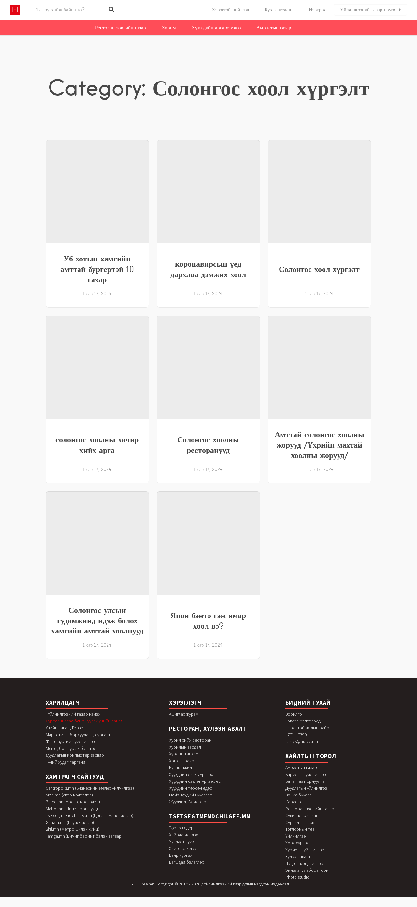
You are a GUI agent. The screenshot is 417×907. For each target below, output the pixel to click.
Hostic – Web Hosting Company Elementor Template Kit (137, 905)
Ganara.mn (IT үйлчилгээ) (70, 822)
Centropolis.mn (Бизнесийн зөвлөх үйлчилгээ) (90, 788)
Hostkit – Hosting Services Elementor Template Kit (200, 905)
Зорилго (293, 714)
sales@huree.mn (302, 741)
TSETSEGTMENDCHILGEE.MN (209, 816)
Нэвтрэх (317, 10)
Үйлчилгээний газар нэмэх (368, 10)
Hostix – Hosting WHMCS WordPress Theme (185, 905)
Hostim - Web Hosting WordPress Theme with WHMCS (169, 905)
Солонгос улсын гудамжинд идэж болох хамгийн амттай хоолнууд (97, 620)
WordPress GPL (125, 905)
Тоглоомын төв (299, 829)
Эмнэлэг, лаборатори (307, 870)
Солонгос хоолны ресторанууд (208, 445)
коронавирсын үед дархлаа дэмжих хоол (208, 269)
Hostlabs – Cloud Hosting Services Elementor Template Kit (235, 905)
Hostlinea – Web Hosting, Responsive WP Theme (252, 905)
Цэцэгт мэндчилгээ (304, 863)
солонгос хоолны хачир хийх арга (97, 445)
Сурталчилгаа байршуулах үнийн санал (84, 721)
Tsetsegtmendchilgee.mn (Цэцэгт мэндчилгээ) (89, 815)
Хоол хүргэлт (298, 843)
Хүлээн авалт (298, 856)
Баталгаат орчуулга (304, 781)
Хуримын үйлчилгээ (304, 850)
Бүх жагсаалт (279, 10)
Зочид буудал (298, 795)
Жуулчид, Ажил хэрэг (189, 802)
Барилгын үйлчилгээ (305, 774)
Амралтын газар (273, 28)
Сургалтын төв (299, 822)
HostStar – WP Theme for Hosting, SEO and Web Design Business (285, 905)
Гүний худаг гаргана (65, 762)
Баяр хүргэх (180, 855)
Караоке (293, 802)
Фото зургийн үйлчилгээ (70, 741)
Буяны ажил (180, 767)
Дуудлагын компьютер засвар (75, 755)
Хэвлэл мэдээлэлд (303, 721)
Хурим (169, 28)
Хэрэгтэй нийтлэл (230, 10)
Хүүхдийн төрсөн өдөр (190, 788)
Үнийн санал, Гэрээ (64, 728)
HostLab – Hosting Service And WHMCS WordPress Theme (217, 905)
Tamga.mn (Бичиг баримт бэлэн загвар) (84, 836)
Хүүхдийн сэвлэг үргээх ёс (195, 781)
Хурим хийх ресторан (190, 740)
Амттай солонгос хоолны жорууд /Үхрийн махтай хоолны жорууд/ (319, 444)
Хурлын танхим (183, 754)
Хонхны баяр (181, 761)
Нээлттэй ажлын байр (307, 728)
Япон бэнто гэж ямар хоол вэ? (208, 620)
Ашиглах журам (183, 714)
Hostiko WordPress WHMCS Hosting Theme (153, 905)
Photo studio (297, 877)
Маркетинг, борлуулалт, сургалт (78, 734)
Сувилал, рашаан (301, 815)
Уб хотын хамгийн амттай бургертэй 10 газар (97, 269)
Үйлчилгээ (295, 836)
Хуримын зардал (185, 747)
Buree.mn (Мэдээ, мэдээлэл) (73, 802)
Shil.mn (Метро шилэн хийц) (72, 829)
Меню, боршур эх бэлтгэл (71, 748)
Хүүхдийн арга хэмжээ (216, 28)
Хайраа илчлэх (183, 835)
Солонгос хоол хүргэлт (319, 269)
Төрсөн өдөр (181, 828)
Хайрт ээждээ (182, 848)
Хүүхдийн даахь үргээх (191, 774)
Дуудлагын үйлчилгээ (306, 788)
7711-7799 (297, 734)
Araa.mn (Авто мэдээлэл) (69, 795)
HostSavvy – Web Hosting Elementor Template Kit (267, 905)
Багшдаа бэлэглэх (186, 862)
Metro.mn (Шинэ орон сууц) (72, 808)
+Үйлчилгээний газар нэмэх (73, 714)
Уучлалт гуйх (181, 841)
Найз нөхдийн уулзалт (190, 795)
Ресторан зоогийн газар (120, 28)
